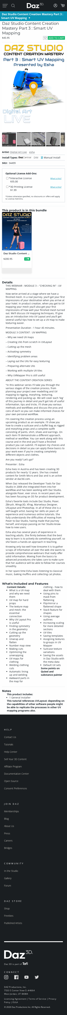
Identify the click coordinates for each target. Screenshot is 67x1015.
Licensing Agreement (15, 998)
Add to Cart (56, 38)
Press (7, 833)
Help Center (10, 751)
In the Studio (11, 870)
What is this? (56, 178)
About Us (9, 826)
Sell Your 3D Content (15, 759)
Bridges (8, 848)
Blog (6, 818)
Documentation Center (16, 773)
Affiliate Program (13, 766)
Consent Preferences (15, 788)
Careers (8, 840)
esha (32, 152)
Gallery (7, 878)
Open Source (11, 781)
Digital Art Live (18, 152)
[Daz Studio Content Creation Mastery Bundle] (17, 231)
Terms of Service (37, 998)
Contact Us (10, 737)
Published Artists (13, 923)
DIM (36, 157)
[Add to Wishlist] (45, 38)
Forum (7, 885)
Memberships (11, 811)
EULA (15, 1002)
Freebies (8, 915)
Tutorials (8, 744)
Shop (7, 908)
